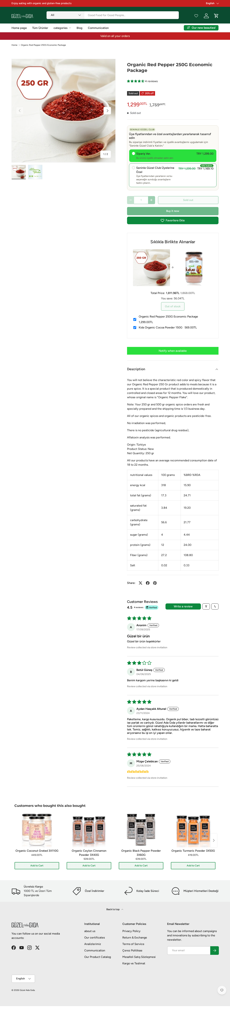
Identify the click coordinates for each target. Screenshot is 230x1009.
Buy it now (172, 211)
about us (89, 931)
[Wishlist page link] (196, 16)
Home (14, 45)
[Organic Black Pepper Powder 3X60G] (141, 829)
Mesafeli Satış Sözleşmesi (139, 957)
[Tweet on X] (140, 583)
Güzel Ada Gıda (27, 990)
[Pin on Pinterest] (154, 583)
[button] (136, 81)
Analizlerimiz (92, 944)
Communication (98, 28)
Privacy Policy (131, 931)
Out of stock (173, 306)
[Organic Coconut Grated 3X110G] (37, 829)
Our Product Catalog (97, 957)
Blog (79, 28)
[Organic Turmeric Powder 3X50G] (193, 829)
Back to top (113, 909)
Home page (19, 28)
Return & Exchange (134, 937)
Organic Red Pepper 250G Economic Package (43, 45)
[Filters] (206, 606)
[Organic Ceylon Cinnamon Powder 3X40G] (89, 829)
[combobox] (113, 15)
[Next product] (213, 840)
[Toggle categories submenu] (70, 28)
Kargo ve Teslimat (133, 963)
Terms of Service (133, 944)
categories (60, 28)
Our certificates (94, 937)
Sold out (188, 200)
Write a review (183, 606)
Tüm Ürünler (40, 28)
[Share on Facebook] (147, 583)
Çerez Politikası (132, 950)
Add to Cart (36, 865)
